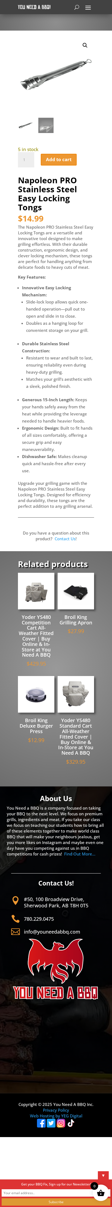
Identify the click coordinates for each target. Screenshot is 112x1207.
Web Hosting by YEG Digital (56, 1116)
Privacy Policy (56, 1110)
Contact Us (65, 538)
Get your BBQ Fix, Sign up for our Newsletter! (56, 1184)
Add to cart (58, 159)
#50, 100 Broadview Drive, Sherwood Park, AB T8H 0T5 (56, 902)
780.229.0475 (39, 919)
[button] (85, 45)
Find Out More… (79, 854)
